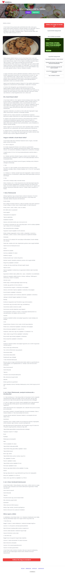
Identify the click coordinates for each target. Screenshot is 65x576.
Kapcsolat (34, 568)
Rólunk (22, 568)
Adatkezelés (41, 568)
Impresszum (28, 568)
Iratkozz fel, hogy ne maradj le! (21, 559)
